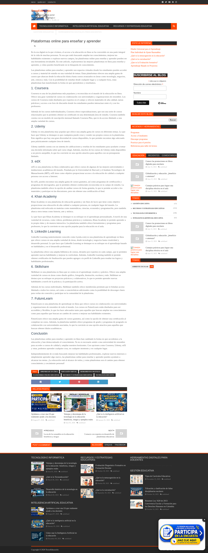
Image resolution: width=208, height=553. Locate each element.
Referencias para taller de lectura (144, 146)
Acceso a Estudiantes (139, 136)
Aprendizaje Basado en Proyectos (144, 66)
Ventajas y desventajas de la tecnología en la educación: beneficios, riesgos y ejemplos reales (78, 417)
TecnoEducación (41, 10)
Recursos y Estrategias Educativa (132, 26)
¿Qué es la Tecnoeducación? (57, 477)
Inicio (33, 2)
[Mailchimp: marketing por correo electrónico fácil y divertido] (162, 105)
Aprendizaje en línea (49, 371)
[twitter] (166, 2)
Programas (135, 132)
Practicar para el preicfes (141, 143)
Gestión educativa (141, 203)
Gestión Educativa (43, 32)
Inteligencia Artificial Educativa (91, 26)
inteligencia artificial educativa (148, 218)
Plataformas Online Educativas (46, 375)
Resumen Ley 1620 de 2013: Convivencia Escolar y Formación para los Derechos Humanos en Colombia (160, 503)
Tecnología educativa (105, 375)
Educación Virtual (69, 371)
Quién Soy (42, 2)
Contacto (52, 2)
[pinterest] (172, 2)
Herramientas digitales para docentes (79, 32)
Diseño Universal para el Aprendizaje (145, 49)
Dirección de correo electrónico (148, 84)
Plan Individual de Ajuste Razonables (145, 52)
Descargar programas (139, 139)
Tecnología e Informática (53, 26)
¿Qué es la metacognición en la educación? (148, 56)
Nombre (137, 93)
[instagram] (176, 2)
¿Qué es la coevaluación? (141, 59)
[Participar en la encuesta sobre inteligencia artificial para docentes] (181, 534)
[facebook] (162, 2)
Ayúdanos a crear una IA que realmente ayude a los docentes (43, 415)
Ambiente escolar (140, 266)
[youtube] (169, 2)
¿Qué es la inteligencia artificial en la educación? (110, 415)
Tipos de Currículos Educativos (157, 476)
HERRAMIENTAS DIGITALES (90, 371)
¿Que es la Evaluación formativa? (144, 62)
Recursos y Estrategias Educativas (77, 375)
